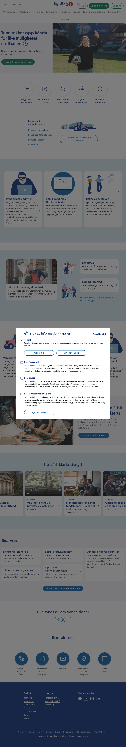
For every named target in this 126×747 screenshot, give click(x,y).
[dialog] (63, 373)
